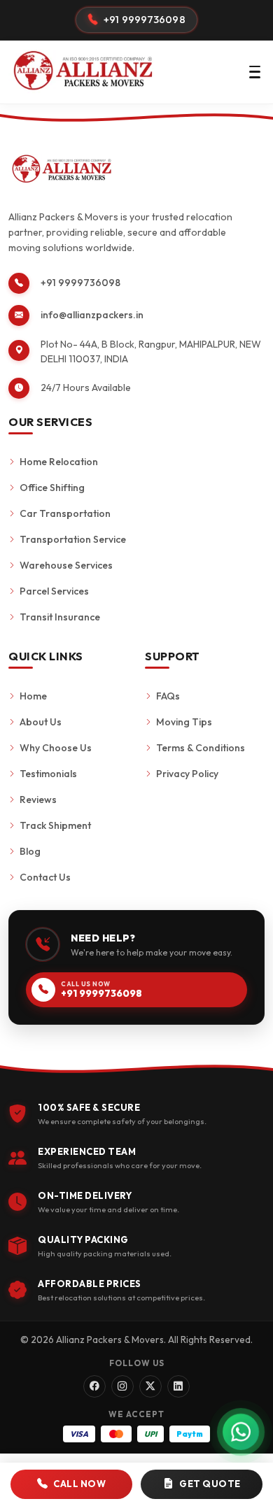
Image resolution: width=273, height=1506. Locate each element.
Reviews (38, 799)
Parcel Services (54, 591)
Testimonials (48, 773)
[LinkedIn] (178, 1386)
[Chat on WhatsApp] (241, 1432)
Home (33, 696)
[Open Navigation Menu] (255, 72)
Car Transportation (65, 513)
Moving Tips (184, 722)
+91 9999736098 (80, 282)
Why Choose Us (56, 747)
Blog (30, 851)
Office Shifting (52, 487)
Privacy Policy (187, 773)
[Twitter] (150, 1386)
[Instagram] (122, 1386)
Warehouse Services (66, 565)
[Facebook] (94, 1386)
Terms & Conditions (200, 747)
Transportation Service (73, 539)
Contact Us (45, 877)
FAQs (168, 696)
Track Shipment (55, 825)
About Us (41, 722)
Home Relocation (59, 461)
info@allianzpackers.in (92, 314)
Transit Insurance (60, 617)
